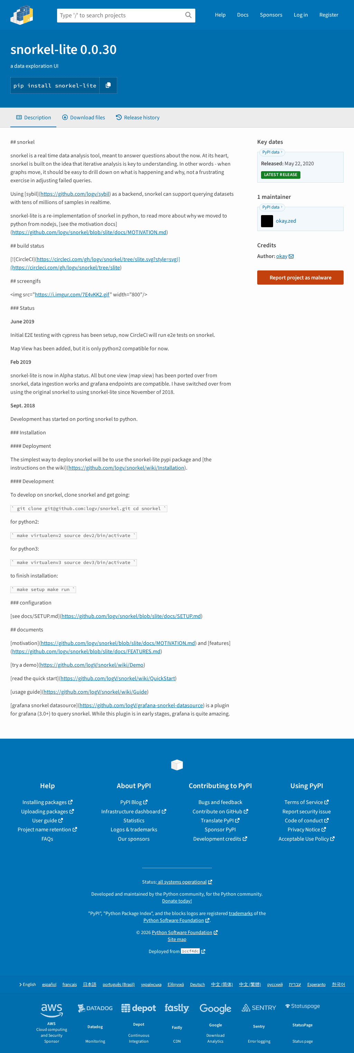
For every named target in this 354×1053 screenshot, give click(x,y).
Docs (243, 15)
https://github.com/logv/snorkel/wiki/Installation (126, 468)
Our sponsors (134, 839)
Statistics (134, 820)
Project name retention (44, 829)
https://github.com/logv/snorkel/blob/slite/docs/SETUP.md (131, 616)
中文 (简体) (222, 985)
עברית (295, 985)
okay (281, 256)
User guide (44, 820)
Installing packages (44, 802)
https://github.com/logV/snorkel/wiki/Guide (95, 692)
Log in (301, 15)
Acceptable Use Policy (304, 839)
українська (151, 985)
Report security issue (306, 811)
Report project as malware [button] (301, 277)
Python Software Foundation (173, 920)
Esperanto (316, 985)
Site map (177, 939)
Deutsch (197, 985)
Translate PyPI (217, 820)
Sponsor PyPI (220, 829)
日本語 (89, 985)
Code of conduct (304, 820)
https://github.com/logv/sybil (74, 194)
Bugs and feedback (220, 802)
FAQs (47, 839)
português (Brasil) (119, 985)
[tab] (33, 117)
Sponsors (271, 15)
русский (275, 985)
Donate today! (177, 901)
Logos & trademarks (134, 829)
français (70, 985)
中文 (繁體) (250, 985)
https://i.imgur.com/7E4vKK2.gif (72, 294)
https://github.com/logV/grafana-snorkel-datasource (141, 705)
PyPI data (270, 152)
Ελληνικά (176, 985)
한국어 (338, 985)
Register (328, 15)
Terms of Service (304, 802)
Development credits (217, 839)
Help (220, 15)
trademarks (241, 913)
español (49, 985)
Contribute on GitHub (217, 811)
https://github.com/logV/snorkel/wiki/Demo (91, 665)
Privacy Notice (304, 829)
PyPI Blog (131, 802)
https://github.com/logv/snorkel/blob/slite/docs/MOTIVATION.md (89, 232)
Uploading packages (44, 811)
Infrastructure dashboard (130, 811)
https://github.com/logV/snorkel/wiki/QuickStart (117, 678)
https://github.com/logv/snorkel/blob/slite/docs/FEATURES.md (86, 651)
